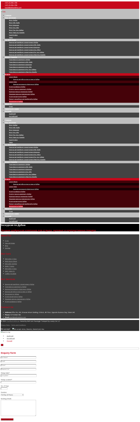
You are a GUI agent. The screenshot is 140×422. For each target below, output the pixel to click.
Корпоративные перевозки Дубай (20, 92)
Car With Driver (10, 40)
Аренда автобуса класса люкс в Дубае (26, 79)
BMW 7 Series (9, 266)
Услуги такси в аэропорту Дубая (20, 89)
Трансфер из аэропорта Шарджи (20, 65)
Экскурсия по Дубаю (16, 101)
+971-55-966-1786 (11, 3)
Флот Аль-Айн (14, 28)
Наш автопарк (10, 18)
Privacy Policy (5, 325)
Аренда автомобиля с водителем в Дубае (23, 42)
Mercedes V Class (11, 269)
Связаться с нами (12, 109)
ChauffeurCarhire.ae (12, 321)
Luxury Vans (13, 82)
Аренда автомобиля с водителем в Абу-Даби (24, 45)
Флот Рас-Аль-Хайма (16, 30)
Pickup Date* (5, 373)
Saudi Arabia (13, 35)
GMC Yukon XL (10, 271)
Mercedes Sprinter (11, 264)
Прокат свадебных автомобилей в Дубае (23, 99)
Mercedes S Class (11, 259)
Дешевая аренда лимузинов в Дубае (22, 94)
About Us (8, 104)
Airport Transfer (11, 57)
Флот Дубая (13, 20)
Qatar (11, 37)
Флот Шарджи (14, 25)
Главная (8, 15)
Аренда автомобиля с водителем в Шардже (24, 47)
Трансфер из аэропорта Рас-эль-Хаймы (22, 69)
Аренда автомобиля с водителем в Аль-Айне (25, 50)
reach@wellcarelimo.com (13, 8)
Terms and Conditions (18, 325)
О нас (11, 106)
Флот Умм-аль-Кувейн (16, 33)
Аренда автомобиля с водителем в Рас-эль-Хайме (26, 52)
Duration (4, 392)
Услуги (7, 74)
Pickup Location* (6, 380)
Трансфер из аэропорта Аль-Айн (20, 67)
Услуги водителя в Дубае (18, 97)
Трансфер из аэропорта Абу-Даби (20, 62)
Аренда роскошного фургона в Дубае (26, 84)
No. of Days (5, 386)
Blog (6, 246)
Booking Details (6, 399)
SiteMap (7, 248)
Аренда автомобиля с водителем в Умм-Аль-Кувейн (27, 55)
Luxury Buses (13, 77)
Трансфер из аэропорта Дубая (19, 60)
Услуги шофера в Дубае (17, 87)
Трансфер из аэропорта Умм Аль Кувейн (23, 72)
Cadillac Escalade (10, 274)
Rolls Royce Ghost (11, 261)
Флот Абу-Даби (14, 23)
